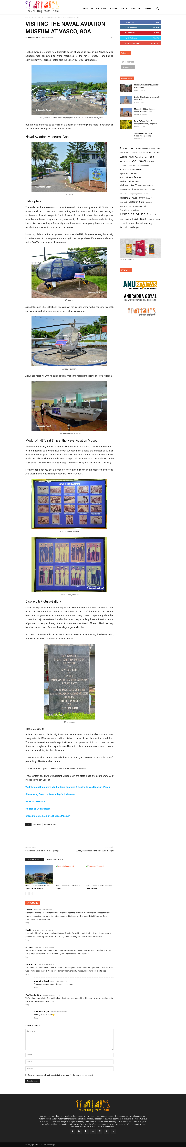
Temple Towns (154, 215)
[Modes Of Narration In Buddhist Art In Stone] (126, 88)
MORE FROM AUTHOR (54, 860)
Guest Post (150, 161)
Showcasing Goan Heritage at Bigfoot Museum (50, 794)
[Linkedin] (51, 42)
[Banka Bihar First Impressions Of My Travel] (126, 100)
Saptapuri (133, 202)
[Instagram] (79, 1131)
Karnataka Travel (130, 177)
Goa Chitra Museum (35, 801)
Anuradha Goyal (34, 37)
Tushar (28, 909)
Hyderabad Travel (128, 173)
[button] (157, 9)
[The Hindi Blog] (140, 312)
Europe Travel (127, 156)
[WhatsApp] (45, 42)
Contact (148, 8)
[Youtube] (113, 1131)
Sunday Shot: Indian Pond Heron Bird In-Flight (94, 851)
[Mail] (93, 1131)
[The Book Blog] (140, 283)
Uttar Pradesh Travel (131, 223)
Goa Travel (37, 824)
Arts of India (143, 148)
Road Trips (150, 198)
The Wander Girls (33, 995)
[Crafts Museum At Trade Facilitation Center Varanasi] (99, 874)
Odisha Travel (124, 194)
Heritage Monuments (141, 165)
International (98, 8)
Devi (158, 152)
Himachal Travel (125, 169)
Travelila (135, 8)
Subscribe (155, 43)
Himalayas (137, 169)
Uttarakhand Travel (153, 219)
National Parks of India (147, 190)
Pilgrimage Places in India (139, 194)
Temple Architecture (129, 210)
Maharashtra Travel (131, 185)
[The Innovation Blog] (140, 297)
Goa (39, 17)
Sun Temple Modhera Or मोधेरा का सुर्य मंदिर (42, 851)
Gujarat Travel (126, 165)
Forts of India (125, 161)
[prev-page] (27, 893)
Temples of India (134, 214)
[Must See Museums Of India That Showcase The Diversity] (39, 874)
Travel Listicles (125, 219)
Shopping (149, 202)
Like (157, 22)
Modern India (148, 185)
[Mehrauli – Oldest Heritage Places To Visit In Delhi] (126, 112)
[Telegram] (57, 42)
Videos (124, 8)
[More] (63, 42)
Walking (148, 223)
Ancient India (128, 148)
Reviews (113, 8)
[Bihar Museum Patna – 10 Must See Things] (69, 874)
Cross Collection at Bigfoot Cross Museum (47, 816)
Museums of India (50, 824)
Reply (27, 923)
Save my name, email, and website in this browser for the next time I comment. (60, 1075)
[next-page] (31, 893)
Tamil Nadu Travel (126, 206)
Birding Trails (154, 148)
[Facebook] (27, 42)
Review (141, 197)
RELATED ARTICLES (35, 860)
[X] (33, 42)
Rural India (124, 202)
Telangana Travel (139, 206)
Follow (156, 27)
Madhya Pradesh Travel (130, 181)
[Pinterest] (39, 42)
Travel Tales (139, 219)
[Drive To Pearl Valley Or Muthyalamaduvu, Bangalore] (126, 124)
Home (27, 17)
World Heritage (129, 227)
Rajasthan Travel (128, 197)
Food (151, 156)
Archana (29, 947)
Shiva (141, 202)
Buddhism (133, 153)
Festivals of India (141, 157)
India (85, 8)
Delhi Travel (149, 152)
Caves (140, 153)
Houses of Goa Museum (37, 808)
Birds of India (124, 153)
